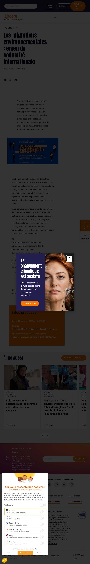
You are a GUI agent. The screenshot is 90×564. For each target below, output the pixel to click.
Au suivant (40, 553)
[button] (4, 560)
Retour (9, 553)
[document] (45, 282)
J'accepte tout (25, 553)
